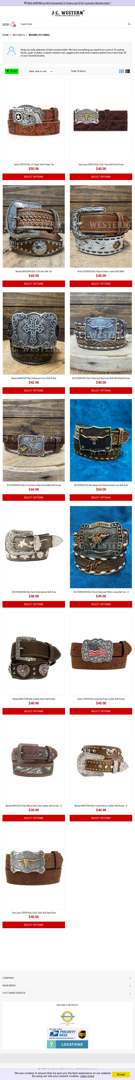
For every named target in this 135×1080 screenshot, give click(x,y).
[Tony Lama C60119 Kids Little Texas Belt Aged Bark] (33, 867)
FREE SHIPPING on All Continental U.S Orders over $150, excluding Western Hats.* (69, 3)
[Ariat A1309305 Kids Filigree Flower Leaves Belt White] (101, 226)
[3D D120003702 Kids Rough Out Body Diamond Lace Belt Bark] (101, 440)
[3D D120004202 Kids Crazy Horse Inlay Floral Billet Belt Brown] (33, 440)
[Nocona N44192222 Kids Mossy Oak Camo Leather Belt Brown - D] (33, 760)
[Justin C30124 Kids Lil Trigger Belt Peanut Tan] (33, 119)
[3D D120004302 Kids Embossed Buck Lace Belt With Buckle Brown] (101, 333)
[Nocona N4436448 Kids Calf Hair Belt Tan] (33, 226)
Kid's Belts (19, 35)
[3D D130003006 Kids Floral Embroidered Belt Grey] (33, 547)
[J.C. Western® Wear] (67, 13)
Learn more (87, 1076)
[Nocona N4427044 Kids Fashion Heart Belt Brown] (33, 653)
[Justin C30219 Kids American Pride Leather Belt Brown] (101, 653)
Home (5, 35)
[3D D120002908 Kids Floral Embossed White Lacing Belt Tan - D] (101, 547)
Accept (121, 1074)
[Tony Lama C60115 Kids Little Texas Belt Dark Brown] (101, 119)
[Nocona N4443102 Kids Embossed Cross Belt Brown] (33, 333)
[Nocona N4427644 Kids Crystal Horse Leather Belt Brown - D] (101, 760)
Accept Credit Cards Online (68, 1024)
